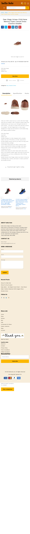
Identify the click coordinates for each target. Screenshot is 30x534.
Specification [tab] (17, 93)
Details (2, 63)
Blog (2, 328)
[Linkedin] (6, 298)
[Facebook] (1, 298)
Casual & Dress (12, 85)
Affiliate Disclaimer (5, 351)
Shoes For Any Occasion (6, 285)
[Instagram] (8, 298)
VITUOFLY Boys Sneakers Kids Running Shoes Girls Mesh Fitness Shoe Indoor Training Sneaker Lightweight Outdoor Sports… (22, 202)
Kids (2, 322)
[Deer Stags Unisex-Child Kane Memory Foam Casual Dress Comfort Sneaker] (2, 27)
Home (2, 12)
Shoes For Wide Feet (6, 283)
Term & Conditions (5, 349)
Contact (3, 345)
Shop (6, 12)
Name (2, 249)
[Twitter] (4, 298)
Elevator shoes (4, 291)
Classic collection (5, 326)
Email (2, 254)
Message (3, 259)
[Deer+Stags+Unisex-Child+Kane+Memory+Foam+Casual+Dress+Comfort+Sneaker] (6, 27)
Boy (7, 85)
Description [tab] (6, 93)
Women (3, 318)
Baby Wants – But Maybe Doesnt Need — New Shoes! (14, 287)
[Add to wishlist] (10, 197)
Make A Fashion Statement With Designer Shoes (12, 289)
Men (2, 320)
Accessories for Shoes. (6, 324)
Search (27, 7)
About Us (3, 343)
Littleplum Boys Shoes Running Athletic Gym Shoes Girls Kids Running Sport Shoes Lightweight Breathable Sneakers (7, 202)
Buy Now (15, 76)
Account (3, 330)
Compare (22, 80)
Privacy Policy (4, 347)
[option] (7, 197)
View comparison (7, 389)
